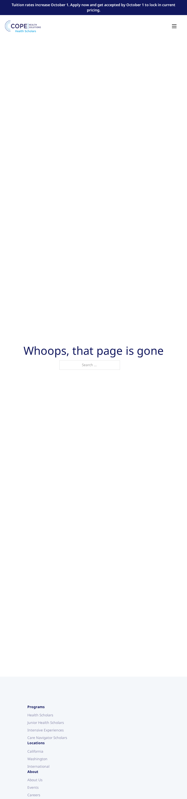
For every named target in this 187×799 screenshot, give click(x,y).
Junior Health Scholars (45, 722)
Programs (36, 706)
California (35, 751)
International (38, 766)
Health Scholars (40, 715)
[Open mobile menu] (174, 26)
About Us (34, 780)
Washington (37, 759)
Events (33, 787)
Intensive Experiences (45, 730)
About (32, 771)
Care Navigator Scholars (47, 737)
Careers (33, 795)
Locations (36, 743)
